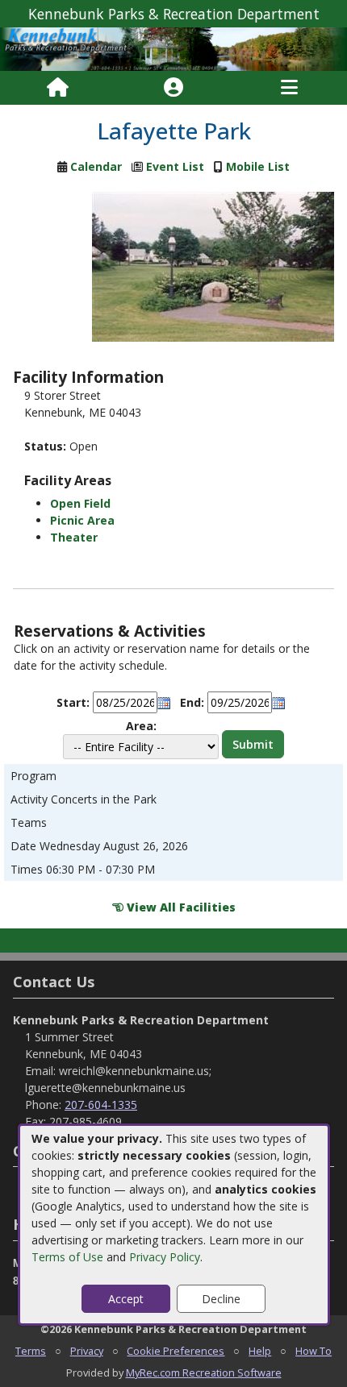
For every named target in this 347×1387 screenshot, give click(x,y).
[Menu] (289, 88)
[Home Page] (58, 88)
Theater (74, 537)
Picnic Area (82, 520)
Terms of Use (67, 1256)
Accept (126, 1298)
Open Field (80, 503)
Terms (30, 1350)
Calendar (96, 166)
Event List (175, 166)
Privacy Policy (164, 1256)
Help (260, 1350)
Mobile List (258, 166)
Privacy (86, 1350)
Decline (221, 1298)
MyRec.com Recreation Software (204, 1372)
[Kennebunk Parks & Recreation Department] (173, 48)
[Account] (173, 88)
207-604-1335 (101, 1104)
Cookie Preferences (175, 1350)
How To (313, 1350)
